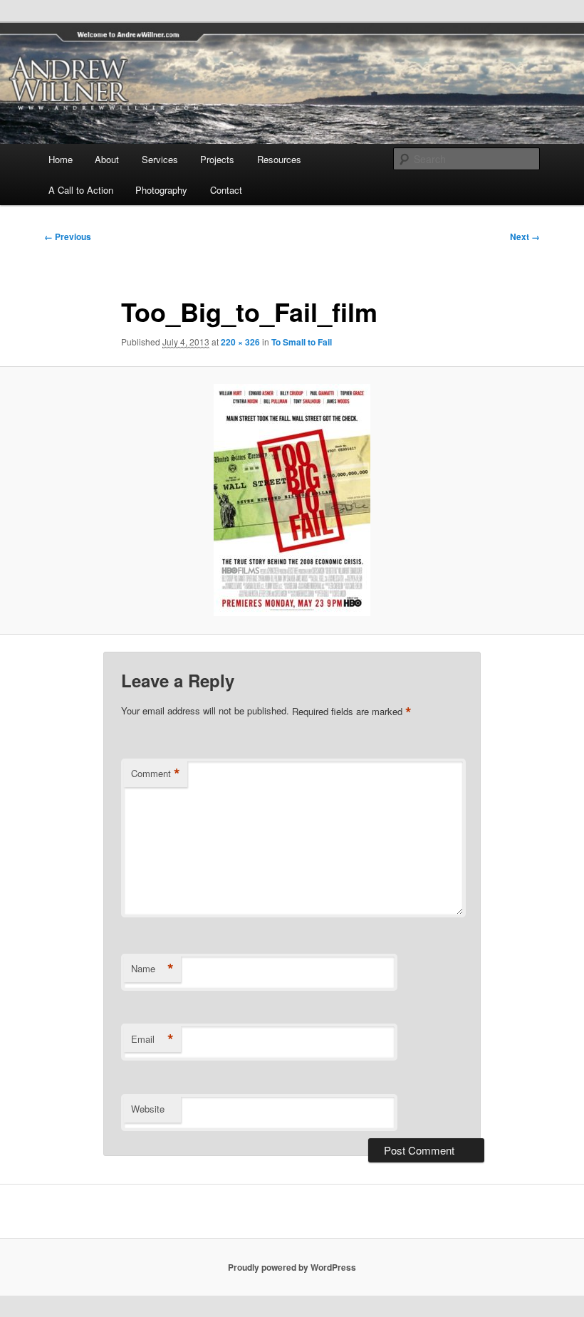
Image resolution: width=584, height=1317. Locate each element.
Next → (525, 236)
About (107, 159)
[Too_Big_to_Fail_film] (292, 500)
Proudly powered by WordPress (292, 1267)
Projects (217, 159)
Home (60, 159)
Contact (226, 190)
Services (160, 159)
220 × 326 (240, 341)
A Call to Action (80, 190)
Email (152, 1039)
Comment (155, 773)
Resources (279, 159)
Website (148, 1108)
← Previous (67, 236)
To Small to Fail (301, 341)
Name (152, 968)
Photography (161, 190)
